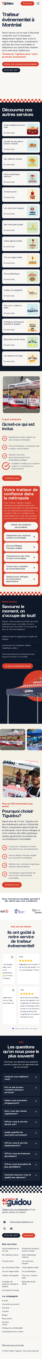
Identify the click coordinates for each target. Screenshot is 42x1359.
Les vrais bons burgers (27, 1262)
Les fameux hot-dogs (10, 1290)
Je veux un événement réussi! (17, 666)
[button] (37, 3)
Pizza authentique (29, 1271)
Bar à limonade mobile (10, 1267)
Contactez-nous (12, 478)
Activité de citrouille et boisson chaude (30, 1249)
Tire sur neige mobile (10, 1271)
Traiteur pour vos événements (15, 1209)
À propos (6, 1308)
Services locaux (5, 1323)
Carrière (5, 1311)
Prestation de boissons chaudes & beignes (10, 1284)
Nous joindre (7, 1318)
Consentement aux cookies (12, 1331)
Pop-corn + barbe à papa (29, 1276)
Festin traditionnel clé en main (10, 1249)
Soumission (27, 3)
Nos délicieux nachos (10, 1255)
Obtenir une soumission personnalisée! (21, 526)
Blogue (4, 1315)
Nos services (9, 1244)
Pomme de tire (8, 1261)
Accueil (5, 1301)
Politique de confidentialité (12, 1328)
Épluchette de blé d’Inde (28, 1283)
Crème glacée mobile (30, 1267)
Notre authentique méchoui (29, 1256)
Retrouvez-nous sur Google (13, 1345)
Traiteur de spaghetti (10, 1275)
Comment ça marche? (10, 1304)
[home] (8, 3)
